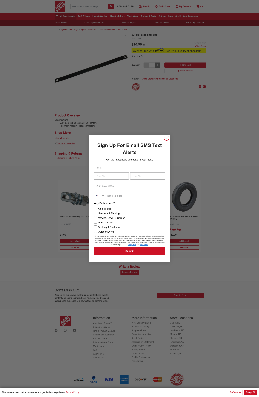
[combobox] (99, 195)
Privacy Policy (72, 392)
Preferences (235, 392)
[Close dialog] (166, 138)
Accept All (250, 392)
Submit (129, 251)
